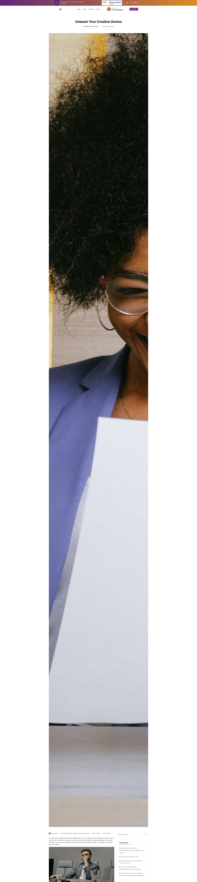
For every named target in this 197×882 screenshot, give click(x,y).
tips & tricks (94, 26)
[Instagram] (132, 2)
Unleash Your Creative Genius (130, 856)
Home (78, 9)
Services (91, 9)
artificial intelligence (68, 833)
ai (62, 833)
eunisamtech (54, 833)
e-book (79, 833)
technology (86, 26)
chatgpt (75, 833)
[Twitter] (127, 2)
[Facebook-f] (129, 2)
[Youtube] (134, 2)
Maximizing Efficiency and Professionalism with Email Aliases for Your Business (131, 850)
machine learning (85, 833)
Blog (84, 9)
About (98, 9)
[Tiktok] (137, 2)
